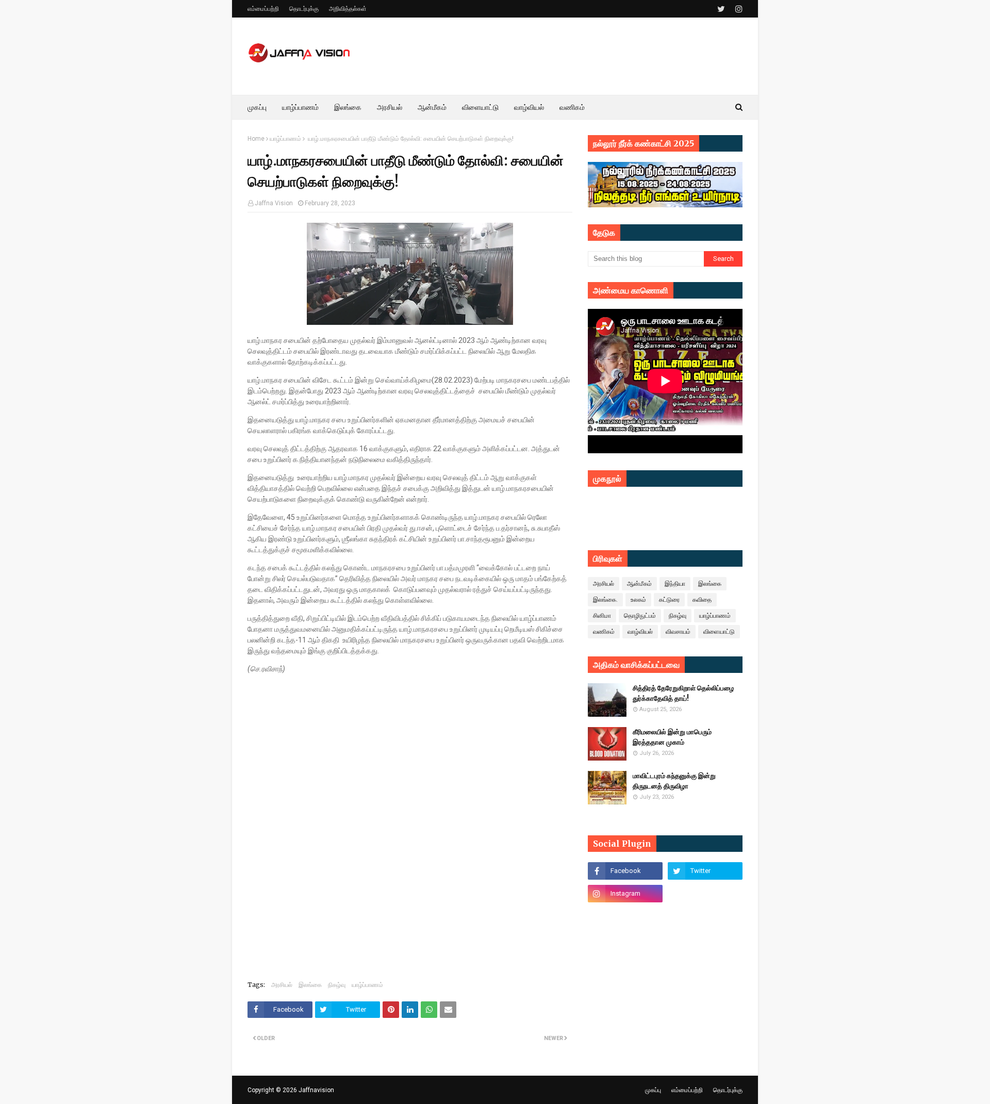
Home (256, 138)
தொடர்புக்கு (304, 8)
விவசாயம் (678, 631)
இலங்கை (310, 984)
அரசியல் (281, 984)
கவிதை (702, 599)
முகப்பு (653, 1090)
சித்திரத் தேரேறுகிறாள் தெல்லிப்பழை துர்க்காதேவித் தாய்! (683, 693)
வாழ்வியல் (640, 631)
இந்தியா (675, 583)
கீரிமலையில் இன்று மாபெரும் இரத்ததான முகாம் (672, 737)
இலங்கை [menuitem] (347, 107)
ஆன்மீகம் (639, 583)
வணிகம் (604, 631)
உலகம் (638, 599)
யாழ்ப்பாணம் (285, 138)
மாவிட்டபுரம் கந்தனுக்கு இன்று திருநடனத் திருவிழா (674, 780)
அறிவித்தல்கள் (348, 8)
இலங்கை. (605, 599)
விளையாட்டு (719, 631)
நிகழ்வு (336, 984)
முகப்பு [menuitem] (257, 107)
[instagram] (737, 9)
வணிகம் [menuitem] (572, 107)
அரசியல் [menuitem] (389, 107)
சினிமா (602, 615)
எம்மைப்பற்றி (263, 8)
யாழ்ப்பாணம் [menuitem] (300, 107)
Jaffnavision (316, 1090)
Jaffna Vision (274, 203)
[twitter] (721, 9)
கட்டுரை (669, 599)
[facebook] (625, 871)
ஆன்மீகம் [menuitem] (432, 107)
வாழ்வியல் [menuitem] (529, 107)
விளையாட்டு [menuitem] (480, 107)
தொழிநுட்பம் (640, 615)
